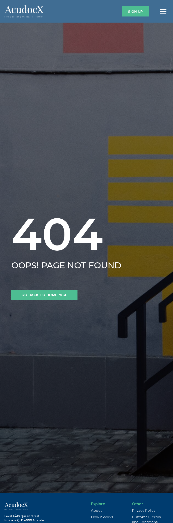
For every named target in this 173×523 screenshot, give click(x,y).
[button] (163, 11)
